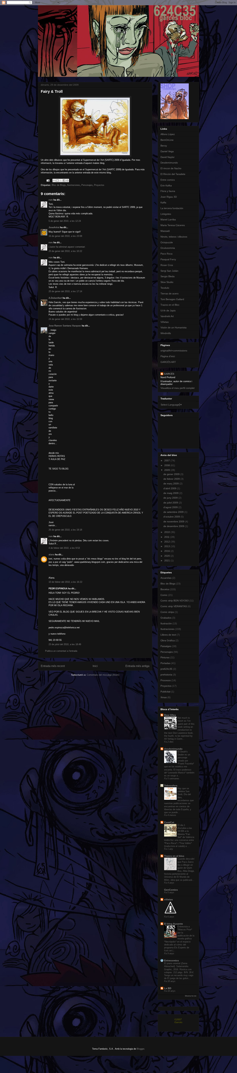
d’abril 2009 (170, 488)
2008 (167, 465)
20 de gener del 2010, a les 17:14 (65, 291)
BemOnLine (166, 140)
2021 (167, 560)
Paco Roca (166, 253)
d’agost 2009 (170, 507)
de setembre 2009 (173, 512)
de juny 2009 (170, 497)
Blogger (140, 1049)
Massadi (165, 231)
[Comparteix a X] (60, 180)
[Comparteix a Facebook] (64, 180)
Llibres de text (168, 634)
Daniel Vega (167, 151)
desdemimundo (173, 748)
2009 (167, 470)
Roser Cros (166, 265)
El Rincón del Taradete (172, 174)
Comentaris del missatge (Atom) (103, 675)
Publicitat (165, 691)
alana (51, 554)
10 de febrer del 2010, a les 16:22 (65, 582)
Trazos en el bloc (174, 856)
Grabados (165, 617)
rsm (51, 200)
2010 (167, 532)
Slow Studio (166, 282)
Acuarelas (165, 577)
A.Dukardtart (55, 298)
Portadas (165, 663)
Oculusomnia (167, 248)
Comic (163, 595)
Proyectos (99, 185)
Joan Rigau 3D (168, 196)
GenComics (171, 889)
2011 (167, 537)
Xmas (163, 697)
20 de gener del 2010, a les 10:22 (65, 251)
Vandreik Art (167, 316)
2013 (167, 546)
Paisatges (165, 646)
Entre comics (167, 179)
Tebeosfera (170, 785)
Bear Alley (170, 715)
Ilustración (166, 623)
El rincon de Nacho (170, 168)
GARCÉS (169, 373)
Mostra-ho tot (190, 996)
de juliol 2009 (171, 502)
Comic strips (167, 612)
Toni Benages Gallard (172, 299)
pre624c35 (166, 668)
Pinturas (165, 657)
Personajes (87, 185)
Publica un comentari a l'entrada (61, 651)
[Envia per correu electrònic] (54, 180)
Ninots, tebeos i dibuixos (173, 236)
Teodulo (164, 287)
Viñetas (164, 322)
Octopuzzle (166, 242)
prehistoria (166, 674)
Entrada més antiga (137, 666)
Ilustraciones (73, 185)
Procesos (165, 680)
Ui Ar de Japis (168, 310)
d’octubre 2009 (172, 516)
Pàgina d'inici (167, 356)
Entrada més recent (53, 666)
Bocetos (164, 589)
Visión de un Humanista (173, 327)
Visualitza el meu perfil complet (177, 388)
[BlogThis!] (57, 180)
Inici (95, 666)
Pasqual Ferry (168, 259)
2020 (167, 555)
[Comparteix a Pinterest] (67, 180)
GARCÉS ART (168, 362)
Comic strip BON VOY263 (174, 600)
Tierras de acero (169, 293)
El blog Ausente (173, 923)
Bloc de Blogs (59, 185)
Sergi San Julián (169, 270)
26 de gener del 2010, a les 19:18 (65, 529)
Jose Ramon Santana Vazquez (65, 325)
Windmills (165, 333)
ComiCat (169, 822)
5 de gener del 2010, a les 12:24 (65, 221)
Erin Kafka (166, 185)
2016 (167, 551)
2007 (167, 460)
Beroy (163, 145)
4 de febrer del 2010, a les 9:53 (64, 548)
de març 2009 (171, 483)
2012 (167, 541)
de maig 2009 (171, 493)
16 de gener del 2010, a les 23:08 (65, 236)
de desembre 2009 (174, 526)
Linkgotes (165, 214)
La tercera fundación (171, 208)
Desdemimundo (169, 162)
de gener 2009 (171, 474)
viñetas (168, 899)
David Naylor (167, 157)
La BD (167, 988)
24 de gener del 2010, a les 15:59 (65, 319)
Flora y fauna (167, 191)
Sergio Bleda (167, 276)
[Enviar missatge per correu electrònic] (47, 180)
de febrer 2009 (171, 478)
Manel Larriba (168, 219)
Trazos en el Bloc (169, 304)
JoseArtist (54, 227)
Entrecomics (171, 960)
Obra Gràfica (167, 640)
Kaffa (163, 202)
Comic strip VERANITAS (173, 606)
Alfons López (167, 134)
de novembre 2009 (174, 521)
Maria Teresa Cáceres (172, 225)
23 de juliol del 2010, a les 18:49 (65, 644)
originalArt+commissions (173, 350)
